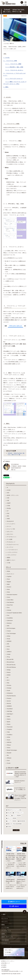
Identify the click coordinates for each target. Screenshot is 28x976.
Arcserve (9, 586)
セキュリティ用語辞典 (11, 818)
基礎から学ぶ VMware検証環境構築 (14, 823)
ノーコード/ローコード (12, 549)
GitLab (8, 638)
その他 (8, 562)
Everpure (9, 698)
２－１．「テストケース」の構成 (13, 63)
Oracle (8, 690)
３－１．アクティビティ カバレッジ (13, 78)
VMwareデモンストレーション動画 (14, 809)
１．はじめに (6, 57)
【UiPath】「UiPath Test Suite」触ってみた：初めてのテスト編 (16, 454)
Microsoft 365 (10, 659)
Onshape (9, 688)
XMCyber (9, 758)
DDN (8, 625)
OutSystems (10, 693)
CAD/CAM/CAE (5, 940)
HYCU (8, 646)
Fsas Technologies (11, 633)
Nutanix (9, 672)
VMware (9, 745)
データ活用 (9, 539)
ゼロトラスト (10, 534)
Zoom (8, 760)
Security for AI (10, 521)
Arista (8, 589)
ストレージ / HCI (11, 529)
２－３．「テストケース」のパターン (14, 70)
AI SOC (8, 490)
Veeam (8, 739)
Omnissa (9, 685)
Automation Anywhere (12, 594)
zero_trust (9, 812)
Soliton (8, 716)
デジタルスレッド (11, 542)
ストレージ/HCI (5, 927)
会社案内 (4, 965)
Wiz (8, 755)
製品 (4, 914)
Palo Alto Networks (11, 695)
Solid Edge (9, 711)
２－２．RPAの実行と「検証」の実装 (14, 67)
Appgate (9, 581)
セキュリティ (10, 531)
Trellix (8, 732)
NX (7, 677)
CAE (8, 500)
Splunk (8, 721)
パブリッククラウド (11, 554)
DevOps (9, 508)
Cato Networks (10, 602)
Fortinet (9, 631)
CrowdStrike (10, 618)
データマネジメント (11, 536)
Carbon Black (10, 599)
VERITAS (9, 742)
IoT (8, 510)
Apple (8, 584)
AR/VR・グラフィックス (12, 495)
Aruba (8, 592)
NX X (8, 680)
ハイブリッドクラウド (12, 552)
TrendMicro (9, 734)
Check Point (10, 605)
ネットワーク (10, 547)
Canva (8, 597)
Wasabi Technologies (12, 750)
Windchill (9, 752)
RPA (8, 516)
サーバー (9, 526)
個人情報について (6, 963)
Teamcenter (10, 726)
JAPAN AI (9, 651)
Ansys (8, 579)
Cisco (8, 607)
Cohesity (9, 610)
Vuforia (8, 747)
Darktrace (9, 623)
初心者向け (9, 826)
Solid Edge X (10, 713)
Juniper (8, 654)
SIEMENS (9, 706)
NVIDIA (8, 675)
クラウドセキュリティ (18, 812)
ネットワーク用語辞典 (11, 821)
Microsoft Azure (10, 662)
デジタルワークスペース (12, 544)
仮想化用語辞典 (22, 821)
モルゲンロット (10, 573)
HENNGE (9, 641)
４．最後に (6, 87)
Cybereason (10, 620)
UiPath (5, 15)
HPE (8, 643)
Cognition (9, 576)
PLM (8, 513)
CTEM (8, 505)
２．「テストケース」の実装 (10, 60)
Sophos (9, 719)
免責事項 (4, 967)
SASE (8, 518)
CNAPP (8, 503)
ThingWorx (9, 729)
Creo (8, 615)
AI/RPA (3, 933)
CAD (8, 497)
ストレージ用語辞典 (17, 815)
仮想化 (8, 557)
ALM (8, 492)
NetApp (8, 669)
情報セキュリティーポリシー (8, 961)
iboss (8, 649)
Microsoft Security (11, 664)
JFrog (8, 656)
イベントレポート (11, 523)
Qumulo (9, 701)
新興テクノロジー (11, 560)
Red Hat (9, 703)
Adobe (8, 571)
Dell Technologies (11, 628)
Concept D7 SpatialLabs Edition (14, 612)
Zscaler (8, 763)
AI (7, 487)
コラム (8, 815)
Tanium (8, 724)
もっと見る (16, 830)
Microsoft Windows (11, 667)
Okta (8, 682)
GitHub (8, 636)
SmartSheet (10, 708)
